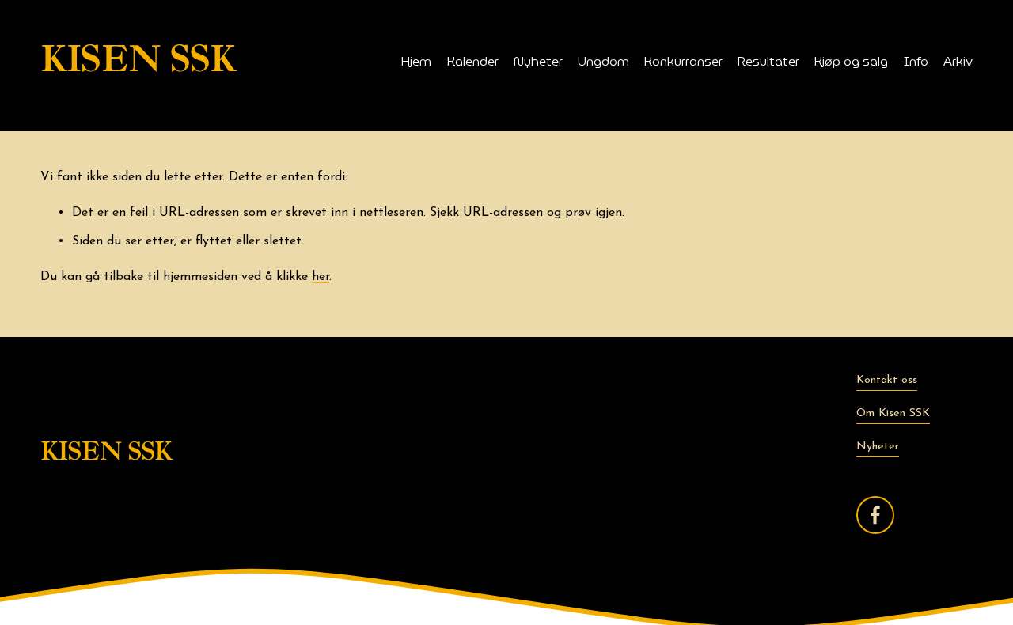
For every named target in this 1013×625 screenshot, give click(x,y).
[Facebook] (875, 515)
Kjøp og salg (851, 61)
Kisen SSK (138, 61)
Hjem (416, 61)
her (320, 277)
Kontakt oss (886, 380)
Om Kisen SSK (893, 413)
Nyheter (538, 61)
